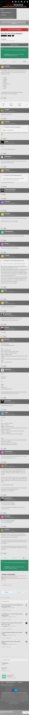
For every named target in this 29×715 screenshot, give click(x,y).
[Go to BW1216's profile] (2, 340)
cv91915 (7, 109)
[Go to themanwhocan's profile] (26, 623)
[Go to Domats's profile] (2, 244)
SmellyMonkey (8, 451)
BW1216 (7, 339)
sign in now (3, 577)
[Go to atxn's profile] (2, 466)
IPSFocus (9, 692)
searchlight (5, 626)
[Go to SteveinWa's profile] (2, 517)
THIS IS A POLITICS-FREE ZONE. (14, 29)
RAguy (6, 302)
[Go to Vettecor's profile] (2, 328)
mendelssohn (8, 498)
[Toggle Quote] (3, 127)
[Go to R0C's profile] (2, 291)
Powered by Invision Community (14, 703)
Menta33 (5, 607)
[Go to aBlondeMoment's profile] (2, 232)
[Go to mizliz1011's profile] (26, 641)
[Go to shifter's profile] (2, 142)
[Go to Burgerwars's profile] (2, 157)
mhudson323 (9, 676)
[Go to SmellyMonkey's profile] (2, 452)
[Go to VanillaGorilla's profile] (2, 314)
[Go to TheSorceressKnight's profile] (2, 190)
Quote (5, 97)
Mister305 (5, 616)
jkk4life (6, 412)
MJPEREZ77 (5, 644)
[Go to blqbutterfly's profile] (2, 370)
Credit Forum (12, 40)
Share (7, 592)
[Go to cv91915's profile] (2, 110)
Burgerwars (8, 156)
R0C (6, 290)
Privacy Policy (19, 692)
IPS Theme (4, 692)
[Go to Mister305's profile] (26, 614)
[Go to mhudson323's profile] (4, 676)
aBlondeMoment (9, 231)
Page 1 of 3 (14, 61)
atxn (6, 465)
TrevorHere (8, 400)
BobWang (5, 635)
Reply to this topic (15, 44)
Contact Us (25, 692)
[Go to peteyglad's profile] (2, 214)
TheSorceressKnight (10, 189)
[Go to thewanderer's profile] (26, 632)
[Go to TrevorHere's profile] (2, 401)
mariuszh (7, 201)
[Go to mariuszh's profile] (2, 202)
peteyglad (7, 213)
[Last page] (27, 61)
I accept (26, 712)
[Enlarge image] (1, 134)
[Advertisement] (23, 14)
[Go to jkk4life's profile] (2, 413)
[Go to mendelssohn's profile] (2, 499)
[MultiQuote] (2, 98)
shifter (6, 141)
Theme (13, 692)
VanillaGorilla (8, 314)
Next (24, 61)
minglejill (4, 39)
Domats (7, 243)
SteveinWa (7, 516)
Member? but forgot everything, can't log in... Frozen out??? (14, 22)
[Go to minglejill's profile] (2, 67)
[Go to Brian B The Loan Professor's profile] (26, 605)
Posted (10, 67)
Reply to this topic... (8, 585)
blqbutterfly (8, 369)
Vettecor (7, 327)
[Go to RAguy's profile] (2, 303)
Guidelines (2, 713)
